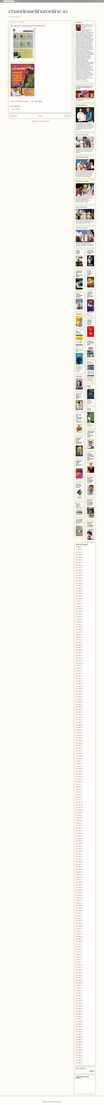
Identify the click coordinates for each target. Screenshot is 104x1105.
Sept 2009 (78, 1013)
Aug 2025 (78, 570)
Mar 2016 (78, 830)
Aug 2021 (78, 665)
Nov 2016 (78, 812)
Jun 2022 (78, 642)
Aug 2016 (78, 820)
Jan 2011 (78, 975)
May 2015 (78, 851)
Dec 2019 (78, 717)
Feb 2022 (78, 652)
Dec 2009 (78, 1006)
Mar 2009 (78, 1029)
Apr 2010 (78, 995)
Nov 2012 (78, 921)
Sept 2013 (78, 897)
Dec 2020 (78, 686)
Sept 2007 (78, 1060)
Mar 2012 (78, 941)
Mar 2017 (78, 802)
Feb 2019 (78, 743)
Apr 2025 (78, 578)
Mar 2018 (78, 771)
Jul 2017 (78, 792)
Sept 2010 (78, 982)
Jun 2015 (78, 848)
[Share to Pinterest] (41, 101)
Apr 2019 (78, 738)
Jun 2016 (78, 825)
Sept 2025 (78, 567)
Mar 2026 (78, 557)
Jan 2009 (78, 1034)
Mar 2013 (78, 910)
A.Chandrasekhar (88, 25)
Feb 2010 (78, 1001)
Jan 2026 (78, 562)
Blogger (60, 1101)
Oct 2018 (78, 753)
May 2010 (78, 993)
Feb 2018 (78, 774)
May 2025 (78, 575)
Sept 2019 (78, 725)
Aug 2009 (78, 1016)
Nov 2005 (78, 1062)
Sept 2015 (78, 843)
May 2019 (78, 735)
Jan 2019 (78, 745)
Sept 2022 (78, 634)
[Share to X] (38, 101)
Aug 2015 (78, 846)
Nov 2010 (78, 977)
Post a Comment (16, 109)
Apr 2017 (78, 799)
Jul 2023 (78, 619)
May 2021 (78, 673)
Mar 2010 (78, 998)
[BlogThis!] (36, 101)
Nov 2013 (78, 892)
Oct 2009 (78, 1011)
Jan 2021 (78, 683)
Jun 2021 (78, 670)
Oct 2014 (78, 866)
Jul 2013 (78, 900)
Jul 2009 (78, 1019)
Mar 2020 (78, 709)
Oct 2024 (78, 593)
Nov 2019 (78, 719)
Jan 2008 (78, 1052)
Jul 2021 (78, 668)
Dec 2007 (78, 1055)
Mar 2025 (78, 580)
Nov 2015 (78, 841)
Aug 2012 (78, 928)
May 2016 (78, 828)
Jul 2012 (78, 931)
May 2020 (78, 704)
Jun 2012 (78, 933)
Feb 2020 (78, 712)
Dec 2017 (78, 779)
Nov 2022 (78, 629)
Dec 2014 (78, 861)
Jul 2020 (78, 699)
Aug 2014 (78, 872)
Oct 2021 (78, 660)
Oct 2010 (78, 980)
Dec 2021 (78, 658)
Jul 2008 (78, 1047)
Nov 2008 (78, 1039)
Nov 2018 (78, 750)
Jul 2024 (78, 601)
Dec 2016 (78, 810)
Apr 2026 (78, 554)
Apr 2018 (78, 768)
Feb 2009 (78, 1031)
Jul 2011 (78, 959)
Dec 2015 (78, 838)
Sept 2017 (78, 786)
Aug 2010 (78, 985)
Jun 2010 (78, 990)
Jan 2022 (78, 655)
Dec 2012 (78, 918)
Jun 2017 (78, 794)
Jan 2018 (78, 776)
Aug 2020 (78, 696)
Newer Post (13, 116)
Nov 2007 (78, 1057)
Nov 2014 (78, 864)
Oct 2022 (78, 632)
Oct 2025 (78, 565)
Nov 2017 (78, 781)
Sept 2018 (78, 756)
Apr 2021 (78, 676)
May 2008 (78, 1050)
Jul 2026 (78, 547)
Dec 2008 (78, 1037)
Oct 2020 (78, 691)
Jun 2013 (78, 903)
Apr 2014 (78, 879)
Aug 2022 (78, 637)
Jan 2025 (78, 585)
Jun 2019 (78, 732)
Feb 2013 (78, 913)
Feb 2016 (78, 833)
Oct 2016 (78, 815)
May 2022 (78, 645)
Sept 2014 (78, 869)
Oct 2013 (78, 895)
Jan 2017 (78, 807)
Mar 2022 (78, 650)
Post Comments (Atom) (43, 121)
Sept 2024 (78, 596)
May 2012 (78, 936)
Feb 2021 (78, 681)
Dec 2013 (78, 890)
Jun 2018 (78, 763)
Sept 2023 (78, 616)
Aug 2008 (78, 1044)
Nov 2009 (78, 1008)
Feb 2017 (78, 804)
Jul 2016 (78, 823)
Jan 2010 (78, 1003)
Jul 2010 (78, 988)
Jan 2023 (78, 624)
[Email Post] (32, 101)
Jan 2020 (78, 714)
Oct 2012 (78, 923)
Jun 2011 (78, 962)
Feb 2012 (78, 944)
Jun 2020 (78, 701)
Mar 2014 (78, 882)
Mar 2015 (78, 856)
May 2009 (78, 1024)
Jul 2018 (78, 761)
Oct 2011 (78, 952)
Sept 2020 (78, 694)
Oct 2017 (78, 784)
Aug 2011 (78, 957)
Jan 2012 (78, 946)
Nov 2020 (78, 688)
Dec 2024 (78, 588)
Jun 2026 (78, 549)
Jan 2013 (78, 915)
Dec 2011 (78, 949)
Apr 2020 (78, 707)
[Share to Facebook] (39, 101)
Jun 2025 (78, 572)
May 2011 (78, 964)
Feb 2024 (78, 611)
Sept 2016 (78, 817)
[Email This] (35, 101)
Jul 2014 (78, 874)
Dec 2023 (78, 614)
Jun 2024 (78, 603)
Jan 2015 (78, 859)
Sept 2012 (78, 926)
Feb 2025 (78, 583)
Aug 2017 (78, 789)
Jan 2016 (78, 835)
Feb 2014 (78, 884)
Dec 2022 (78, 627)
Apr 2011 (78, 967)
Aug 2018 (78, 758)
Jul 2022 (78, 639)
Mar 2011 (78, 970)
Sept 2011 (78, 954)
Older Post (67, 116)
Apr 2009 (78, 1026)
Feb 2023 (78, 621)
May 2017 (78, 797)
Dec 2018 (78, 748)
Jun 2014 (78, 877)
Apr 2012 (78, 939)
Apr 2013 (78, 908)
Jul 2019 (78, 730)
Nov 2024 (78, 590)
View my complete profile (82, 81)
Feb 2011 (78, 972)
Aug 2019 (78, 727)
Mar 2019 (78, 740)
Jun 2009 (78, 1021)
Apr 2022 (78, 647)
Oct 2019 (78, 722)
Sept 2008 (78, 1042)
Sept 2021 (78, 663)
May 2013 (78, 905)
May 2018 (78, 766)
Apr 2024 (78, 609)
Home (40, 116)
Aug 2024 (78, 598)
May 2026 (78, 552)
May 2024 (78, 606)
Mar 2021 (78, 678)
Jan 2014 (78, 887)
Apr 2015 (78, 853)
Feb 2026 (78, 560)
